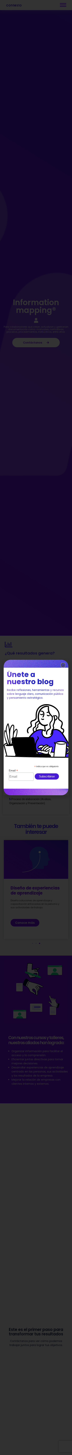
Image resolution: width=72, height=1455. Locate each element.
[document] (36, 727)
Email (13, 770)
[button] (63, 665)
